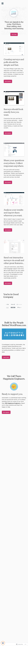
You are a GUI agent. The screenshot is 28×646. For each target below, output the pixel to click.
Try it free (14, 34)
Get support (6, 412)
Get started (8, 81)
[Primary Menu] (3, 3)
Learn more (6, 357)
